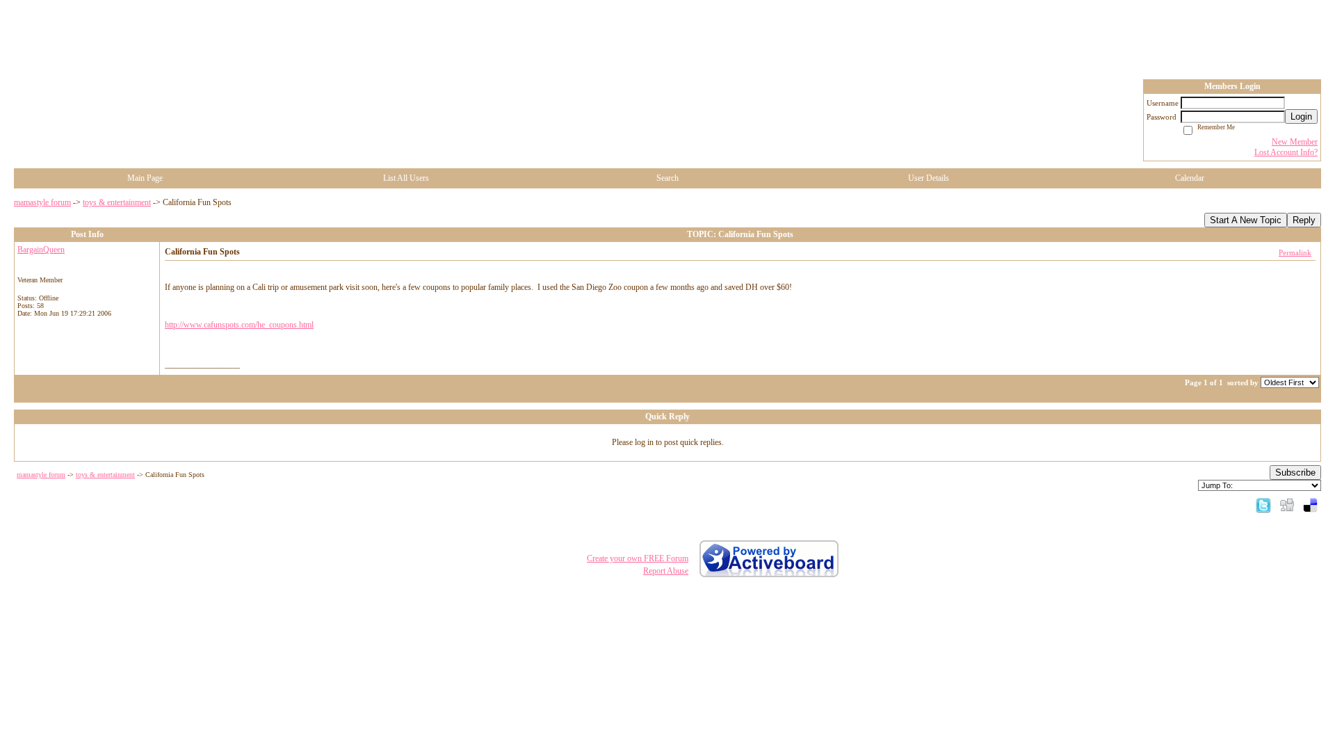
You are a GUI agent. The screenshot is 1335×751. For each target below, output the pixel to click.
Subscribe (1295, 472)
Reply (1304, 220)
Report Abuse (665, 571)
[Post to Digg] (1287, 505)
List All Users (406, 178)
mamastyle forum (42, 202)
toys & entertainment (117, 202)
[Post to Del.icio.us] (1310, 505)
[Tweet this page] (1263, 505)
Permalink (1295, 252)
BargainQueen (41, 250)
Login (1301, 116)
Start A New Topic (1245, 220)
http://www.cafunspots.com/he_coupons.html (239, 325)
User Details (928, 178)
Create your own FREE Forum (637, 558)
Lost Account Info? (1286, 152)
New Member (1295, 142)
